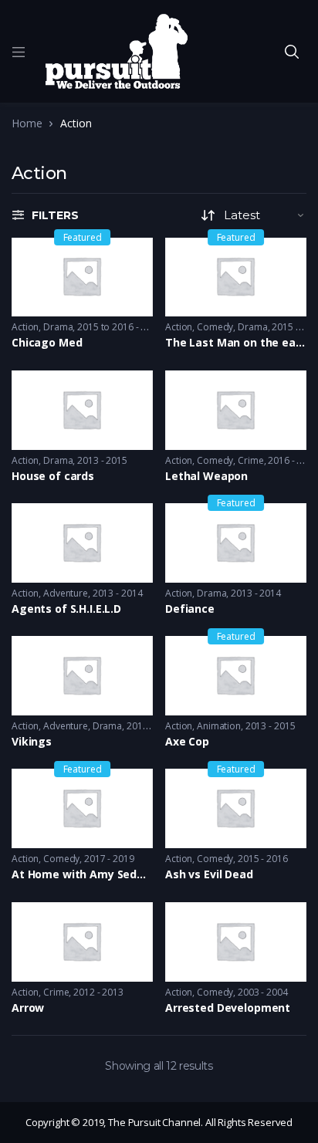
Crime (250, 460)
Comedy (215, 326)
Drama (58, 326)
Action (25, 326)
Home (27, 123)
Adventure (65, 593)
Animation (219, 725)
